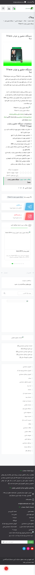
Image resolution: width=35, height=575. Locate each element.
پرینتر (29, 378)
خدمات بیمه (28, 397)
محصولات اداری (27, 412)
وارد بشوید (17, 284)
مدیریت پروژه (28, 416)
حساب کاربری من (12, 511)
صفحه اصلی (31, 511)
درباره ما (15, 517)
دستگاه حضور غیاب (26, 409)
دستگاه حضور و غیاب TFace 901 (15, 197)
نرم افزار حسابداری (27, 443)
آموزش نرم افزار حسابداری (25, 374)
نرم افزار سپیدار (27, 447)
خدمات (29, 390)
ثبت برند (29, 386)
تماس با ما (14, 514)
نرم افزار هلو (28, 451)
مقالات (29, 424)
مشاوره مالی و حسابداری (28, 524)
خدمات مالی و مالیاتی (18, 114)
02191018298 (29, 2)
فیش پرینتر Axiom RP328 (22, 251)
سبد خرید (31, 517)
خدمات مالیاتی (27, 405)
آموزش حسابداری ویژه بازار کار (24, 370)
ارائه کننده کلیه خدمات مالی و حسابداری (27, 528)
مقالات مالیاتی (28, 432)
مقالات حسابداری (27, 428)
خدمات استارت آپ (27, 393)
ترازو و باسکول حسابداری (25, 382)
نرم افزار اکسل (28, 439)
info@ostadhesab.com (18, 2)
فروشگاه (15, 521)
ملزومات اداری (28, 435)
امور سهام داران (30, 514)
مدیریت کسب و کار (26, 420)
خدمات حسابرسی (22, 117)
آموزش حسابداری (27, 367)
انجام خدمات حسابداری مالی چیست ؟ (10, 528)
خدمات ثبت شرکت (27, 401)
